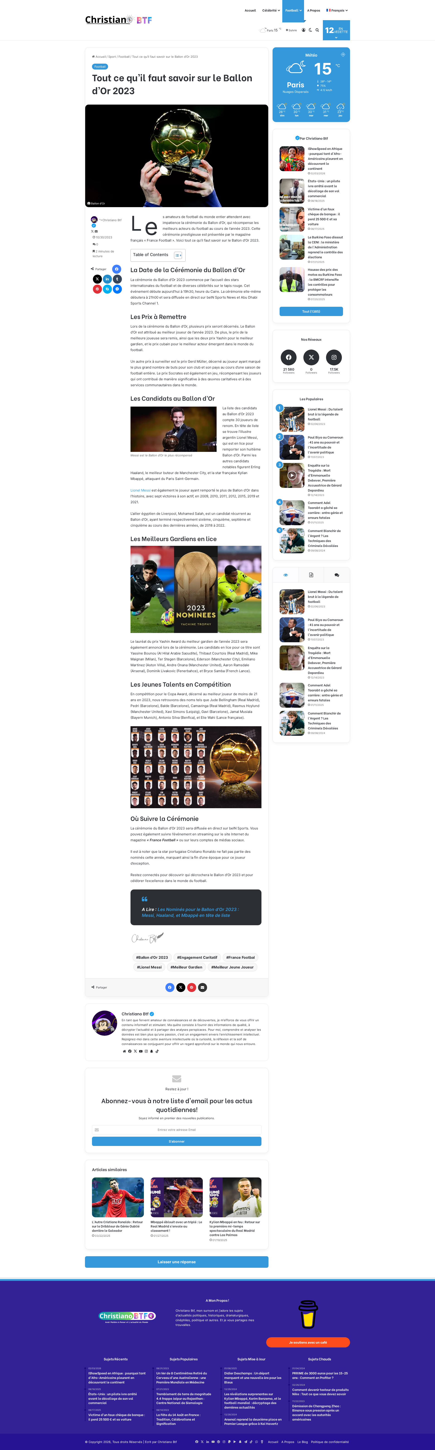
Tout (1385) (311, 311)
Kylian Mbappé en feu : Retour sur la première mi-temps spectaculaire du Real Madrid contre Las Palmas (235, 1228)
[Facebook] (116, 269)
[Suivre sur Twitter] (93, 231)
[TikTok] (157, 1051)
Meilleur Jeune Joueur (234, 967)
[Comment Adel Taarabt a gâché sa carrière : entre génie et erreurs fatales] (292, 512)
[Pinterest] (97, 289)
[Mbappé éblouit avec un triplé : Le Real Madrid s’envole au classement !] (177, 1197)
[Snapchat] (151, 1051)
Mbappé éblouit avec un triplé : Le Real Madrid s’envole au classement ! (176, 1226)
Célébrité (269, 10)
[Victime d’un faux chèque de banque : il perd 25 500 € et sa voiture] (292, 219)
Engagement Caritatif (198, 957)
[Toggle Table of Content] (176, 255)
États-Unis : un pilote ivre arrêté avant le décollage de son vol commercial (324, 188)
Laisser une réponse (177, 1262)
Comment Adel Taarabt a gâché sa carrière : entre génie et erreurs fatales (325, 510)
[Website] (124, 1051)
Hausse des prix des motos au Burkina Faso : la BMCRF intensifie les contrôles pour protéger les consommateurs (325, 282)
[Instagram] (146, 1051)
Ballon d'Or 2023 (153, 957)
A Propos (313, 10)
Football (291, 10)
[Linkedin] (107, 279)
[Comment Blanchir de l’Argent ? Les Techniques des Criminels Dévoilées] (292, 540)
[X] (97, 279)
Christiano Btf (138, 1013)
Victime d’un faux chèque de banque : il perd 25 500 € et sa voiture (324, 216)
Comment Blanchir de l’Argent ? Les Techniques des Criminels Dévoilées (324, 538)
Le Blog (302, 1442)
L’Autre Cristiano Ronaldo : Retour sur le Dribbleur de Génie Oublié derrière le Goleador (117, 1226)
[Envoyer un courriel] (96, 231)
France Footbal (242, 957)
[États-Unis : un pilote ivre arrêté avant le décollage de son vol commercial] (292, 191)
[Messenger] (117, 289)
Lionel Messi (140, 490)
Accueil (250, 10)
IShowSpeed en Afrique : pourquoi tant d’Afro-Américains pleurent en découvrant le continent (325, 158)
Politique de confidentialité (330, 1442)
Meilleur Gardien (187, 967)
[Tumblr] (117, 279)
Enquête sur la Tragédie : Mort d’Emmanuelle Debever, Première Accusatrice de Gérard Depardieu (325, 477)
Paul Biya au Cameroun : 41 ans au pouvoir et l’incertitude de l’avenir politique (325, 444)
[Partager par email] (202, 987)
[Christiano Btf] (119, 20)
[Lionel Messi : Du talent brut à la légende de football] (292, 419)
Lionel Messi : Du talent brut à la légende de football (325, 414)
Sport (112, 56)
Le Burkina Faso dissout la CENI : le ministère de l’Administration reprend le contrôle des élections (325, 247)
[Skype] (107, 289)
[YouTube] (140, 1051)
